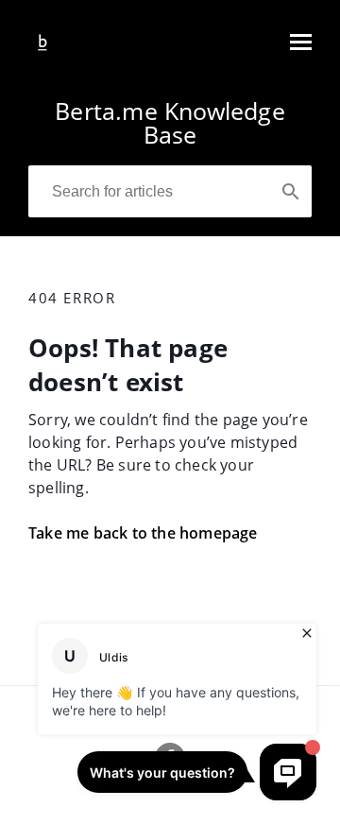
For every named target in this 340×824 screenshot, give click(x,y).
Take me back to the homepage (143, 533)
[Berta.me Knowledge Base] (42, 51)
